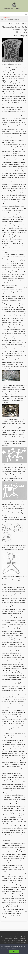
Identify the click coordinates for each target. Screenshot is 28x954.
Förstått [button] (14, 951)
